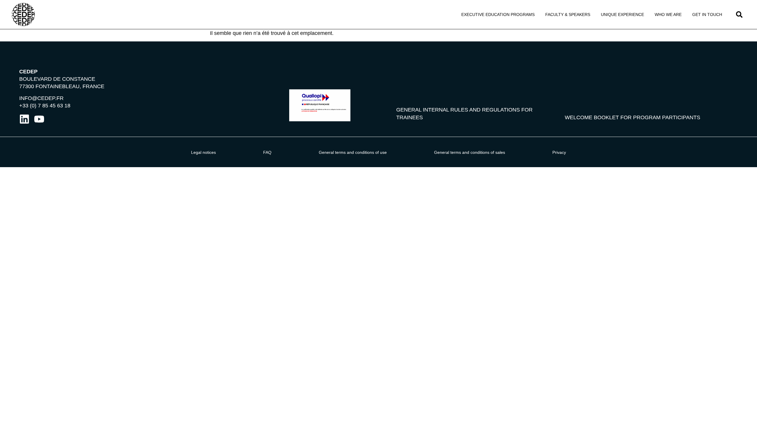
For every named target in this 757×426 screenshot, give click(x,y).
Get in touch (707, 14)
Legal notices (203, 152)
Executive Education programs (498, 14)
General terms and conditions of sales (469, 152)
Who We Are (668, 14)
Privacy (559, 152)
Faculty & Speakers (567, 14)
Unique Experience (622, 14)
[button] (739, 14)
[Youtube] (39, 119)
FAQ (267, 152)
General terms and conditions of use (353, 152)
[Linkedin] (24, 119)
